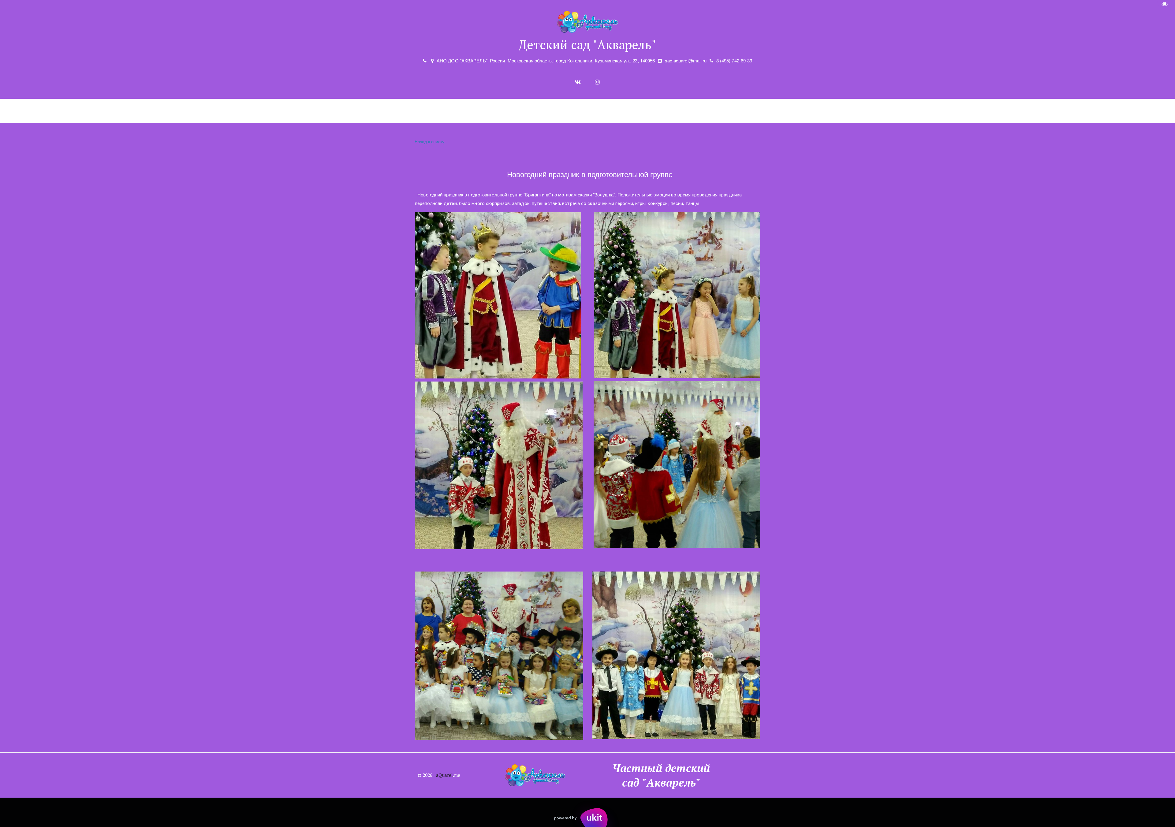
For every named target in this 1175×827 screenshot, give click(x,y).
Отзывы (596, 111)
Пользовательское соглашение (792, 111)
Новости (368, 111)
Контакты (954, 111)
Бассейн (334, 111)
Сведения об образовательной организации (509, 111)
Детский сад (227, 111)
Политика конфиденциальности (698, 111)
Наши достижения (415, 111)
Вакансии (631, 111)
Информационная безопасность (887, 111)
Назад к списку (429, 141)
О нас (185, 111)
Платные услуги (283, 111)
